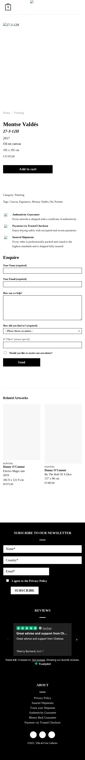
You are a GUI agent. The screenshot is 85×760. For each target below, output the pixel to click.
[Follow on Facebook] (33, 734)
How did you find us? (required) (20, 325)
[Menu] (77, 7)
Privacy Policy (38, 581)
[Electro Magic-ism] (21, 432)
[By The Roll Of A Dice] (63, 433)
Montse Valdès (40, 201)
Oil (51, 201)
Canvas (14, 201)
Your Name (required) (15, 265)
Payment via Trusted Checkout (42, 722)
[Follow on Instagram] (42, 734)
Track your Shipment (42, 707)
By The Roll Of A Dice (58, 474)
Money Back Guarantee (42, 717)
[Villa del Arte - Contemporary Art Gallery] (42, 7)
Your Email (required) (15, 279)
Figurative (25, 201)
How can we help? (12, 293)
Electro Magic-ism (14, 471)
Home (6, 112)
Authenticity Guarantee (42, 712)
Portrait (58, 201)
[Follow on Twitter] (51, 734)
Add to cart (27, 169)
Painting (19, 112)
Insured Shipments (42, 703)
